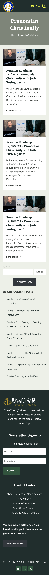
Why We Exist (24, 498)
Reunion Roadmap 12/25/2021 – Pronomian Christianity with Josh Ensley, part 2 (23, 148)
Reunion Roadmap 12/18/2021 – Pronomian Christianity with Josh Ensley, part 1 (23, 223)
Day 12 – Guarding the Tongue (22, 345)
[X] (24, 568)
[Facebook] (18, 568)
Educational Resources (24, 508)
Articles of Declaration (24, 503)
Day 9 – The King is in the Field (23, 376)
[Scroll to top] (42, 568)
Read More (13, 110)
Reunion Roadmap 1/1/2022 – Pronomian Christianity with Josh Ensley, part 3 (21, 76)
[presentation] (24, 57)
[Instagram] (30, 568)
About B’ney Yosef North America (24, 493)
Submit (11, 470)
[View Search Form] (44, 6)
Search (6, 266)
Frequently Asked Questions (24, 512)
